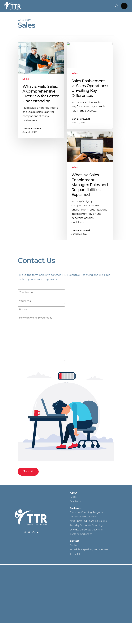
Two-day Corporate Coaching (86, 525)
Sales (26, 79)
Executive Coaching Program (86, 512)
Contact (74, 540)
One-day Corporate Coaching (86, 530)
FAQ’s (73, 497)
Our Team (75, 501)
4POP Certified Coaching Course (88, 521)
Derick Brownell (32, 129)
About (73, 492)
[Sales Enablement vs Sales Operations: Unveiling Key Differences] (90, 85)
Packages (75, 508)
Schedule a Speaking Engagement (89, 549)
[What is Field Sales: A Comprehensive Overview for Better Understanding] (41, 90)
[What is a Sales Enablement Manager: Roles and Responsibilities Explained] (90, 185)
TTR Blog (75, 554)
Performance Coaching (83, 517)
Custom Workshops (81, 534)
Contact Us (76, 545)
